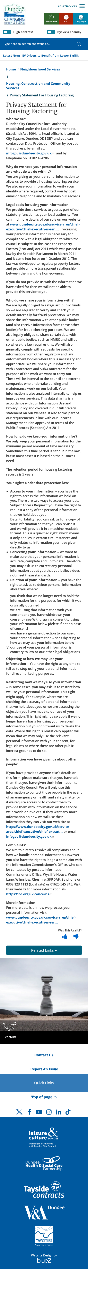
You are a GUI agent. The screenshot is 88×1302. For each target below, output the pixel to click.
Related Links (43, 950)
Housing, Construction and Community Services (38, 85)
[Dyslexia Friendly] (51, 32)
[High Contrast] (7, 32)
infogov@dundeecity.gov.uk (29, 153)
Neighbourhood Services (40, 69)
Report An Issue (44, 1069)
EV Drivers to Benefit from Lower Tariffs (50, 55)
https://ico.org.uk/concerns (27, 894)
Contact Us (44, 1055)
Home (11, 69)
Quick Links (44, 1082)
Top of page (42, 1097)
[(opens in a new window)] (44, 1137)
